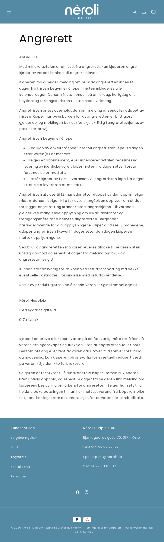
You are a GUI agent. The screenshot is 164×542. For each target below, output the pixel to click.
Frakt (15, 447)
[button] (9, 11)
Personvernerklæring (139, 527)
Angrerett (18, 457)
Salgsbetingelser (24, 438)
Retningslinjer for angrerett (103, 527)
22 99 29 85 (108, 447)
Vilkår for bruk (84, 532)
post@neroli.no (108, 456)
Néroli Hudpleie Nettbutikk (39, 527)
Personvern (20, 476)
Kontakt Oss (20, 467)
